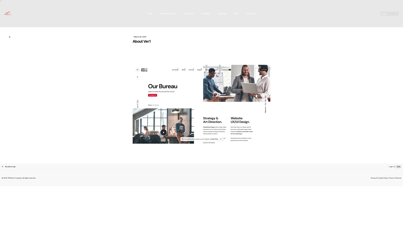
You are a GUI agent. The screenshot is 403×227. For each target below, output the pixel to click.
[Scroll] (2, 166)
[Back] (10, 37)
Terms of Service (395, 178)
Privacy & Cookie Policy (379, 178)
